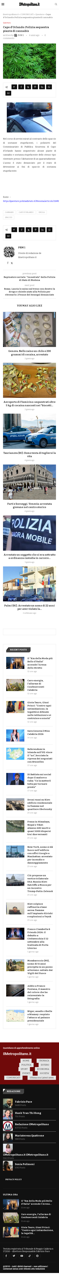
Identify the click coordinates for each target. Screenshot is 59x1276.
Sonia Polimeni (24, 1164)
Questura (39, 14)
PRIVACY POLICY (13, 1179)
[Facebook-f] (6, 1256)
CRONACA (44, 1060)
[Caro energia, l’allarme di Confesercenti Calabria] (15, 685)
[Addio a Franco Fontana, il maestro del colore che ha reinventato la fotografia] (15, 990)
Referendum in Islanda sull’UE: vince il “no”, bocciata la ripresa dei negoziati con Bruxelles (39, 755)
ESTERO (45, 1065)
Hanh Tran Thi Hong (28, 1113)
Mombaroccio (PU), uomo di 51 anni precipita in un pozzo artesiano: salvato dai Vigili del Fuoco (40, 967)
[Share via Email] (8, 93)
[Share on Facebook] (21, 86)
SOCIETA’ (44, 1073)
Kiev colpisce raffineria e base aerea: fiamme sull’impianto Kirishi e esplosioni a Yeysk (40, 910)
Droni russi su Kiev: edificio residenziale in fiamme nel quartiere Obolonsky (39, 804)
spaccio (8, 217)
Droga (42, 212)
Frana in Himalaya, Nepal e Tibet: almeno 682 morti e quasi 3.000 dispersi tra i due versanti (39, 828)
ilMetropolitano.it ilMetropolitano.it (25, 1154)
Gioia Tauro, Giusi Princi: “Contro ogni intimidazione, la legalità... (37, 1230)
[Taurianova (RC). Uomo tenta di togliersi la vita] (29, 431)
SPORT (24, 1069)
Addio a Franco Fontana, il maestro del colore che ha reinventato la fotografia (38, 992)
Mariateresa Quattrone (29, 1135)
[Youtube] (22, 1256)
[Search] (55, 4)
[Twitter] (14, 1256)
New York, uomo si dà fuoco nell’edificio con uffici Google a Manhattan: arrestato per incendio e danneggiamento (40, 855)
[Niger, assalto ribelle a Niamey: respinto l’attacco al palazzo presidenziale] (15, 1016)
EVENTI (26, 1073)
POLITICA (26, 1065)
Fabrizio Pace (23, 1101)
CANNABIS (9, 212)
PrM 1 (21, 247)
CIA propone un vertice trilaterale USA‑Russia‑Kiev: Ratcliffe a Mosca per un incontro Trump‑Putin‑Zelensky (40, 883)
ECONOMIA (43, 1069)
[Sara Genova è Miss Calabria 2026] (15, 735)
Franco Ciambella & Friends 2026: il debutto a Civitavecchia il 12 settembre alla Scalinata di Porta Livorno (38, 939)
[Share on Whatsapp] (49, 86)
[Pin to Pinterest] (35, 86)
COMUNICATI (27, 14)
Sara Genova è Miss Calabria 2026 (38, 732)
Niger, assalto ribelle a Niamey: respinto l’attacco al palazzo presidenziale (39, 1016)
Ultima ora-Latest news (42, 1077)
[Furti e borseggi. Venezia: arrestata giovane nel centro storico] (29, 482)
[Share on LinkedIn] (42, 86)
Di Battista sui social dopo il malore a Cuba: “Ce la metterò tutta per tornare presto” (39, 780)
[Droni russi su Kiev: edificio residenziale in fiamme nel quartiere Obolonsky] (15, 804)
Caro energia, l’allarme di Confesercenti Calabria (35, 685)
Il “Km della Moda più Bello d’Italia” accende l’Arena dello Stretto (40, 663)
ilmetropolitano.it (11, 14)
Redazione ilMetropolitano (32, 1124)
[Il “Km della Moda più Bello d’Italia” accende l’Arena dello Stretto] (15, 663)
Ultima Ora (10, 1194)
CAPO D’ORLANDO (26, 212)
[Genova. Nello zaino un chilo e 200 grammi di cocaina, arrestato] (29, 329)
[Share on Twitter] (28, 86)
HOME (26, 1060)
